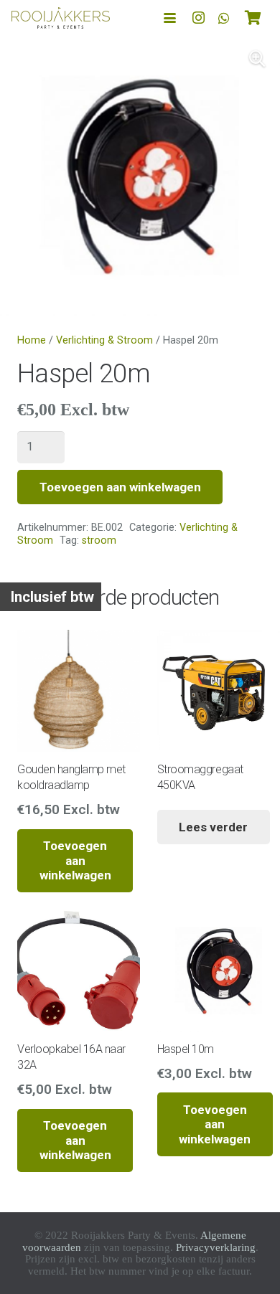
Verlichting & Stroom (104, 340)
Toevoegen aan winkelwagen (120, 487)
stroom (99, 540)
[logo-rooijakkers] (60, 18)
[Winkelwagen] (253, 18)
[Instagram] (198, 18)
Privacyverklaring (216, 1247)
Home (31, 340)
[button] (169, 18)
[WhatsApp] (224, 18)
